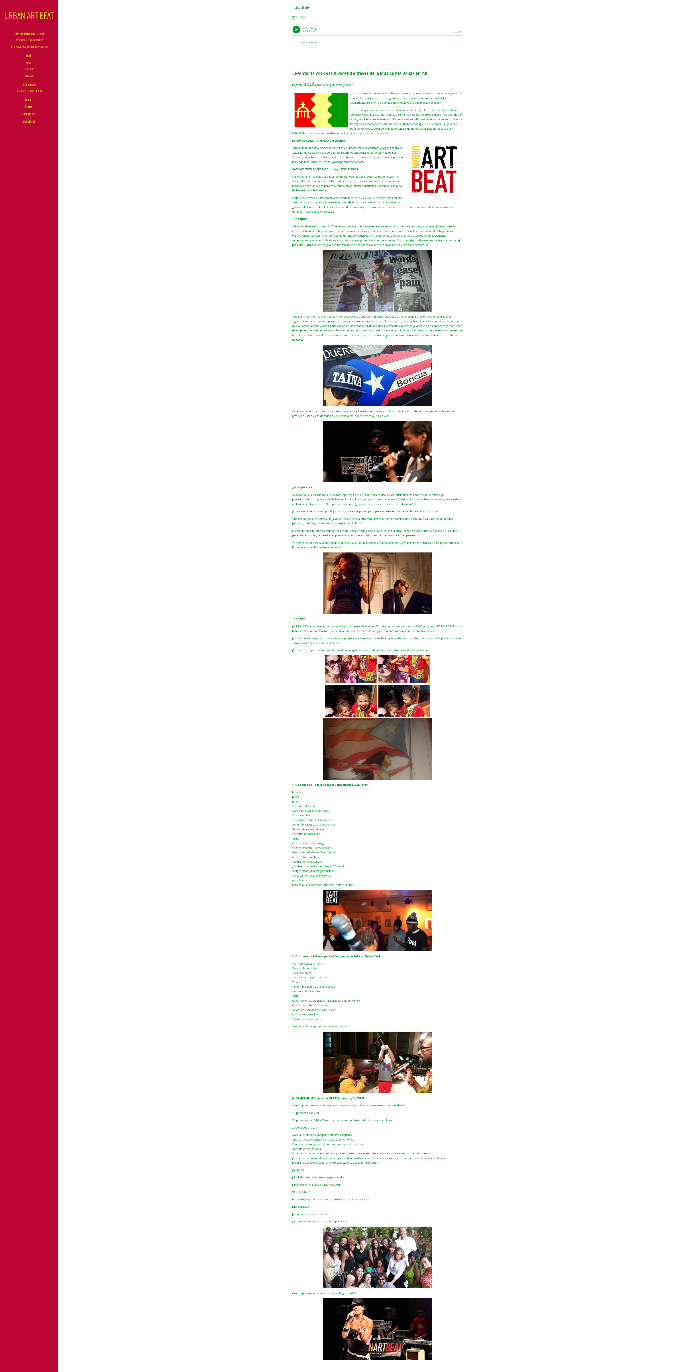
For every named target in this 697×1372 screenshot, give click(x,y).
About (29, 63)
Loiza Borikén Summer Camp (29, 34)
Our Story (30, 69)
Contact (29, 107)
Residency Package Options (29, 91)
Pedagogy (29, 75)
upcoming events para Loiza (29, 40)
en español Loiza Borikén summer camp (29, 46)
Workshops (29, 85)
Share (300, 17)
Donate (29, 100)
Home (29, 56)
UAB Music (29, 114)
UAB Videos (29, 121)
